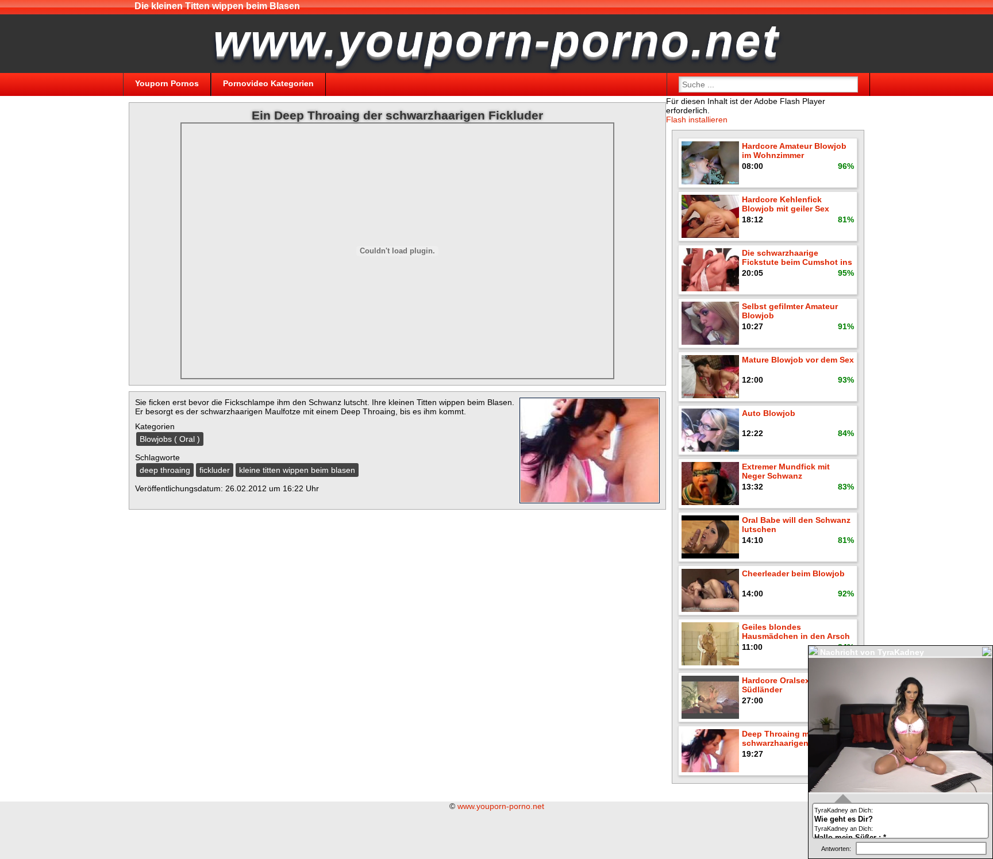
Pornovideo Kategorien (268, 83)
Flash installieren (697, 119)
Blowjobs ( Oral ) (170, 439)
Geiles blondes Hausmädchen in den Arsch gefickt (796, 632)
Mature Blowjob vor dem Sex (798, 359)
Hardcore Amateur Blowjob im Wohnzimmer (794, 150)
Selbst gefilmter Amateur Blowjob (790, 311)
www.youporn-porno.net (500, 806)
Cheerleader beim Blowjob (793, 573)
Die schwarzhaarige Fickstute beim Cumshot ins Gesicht (797, 258)
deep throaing (165, 470)
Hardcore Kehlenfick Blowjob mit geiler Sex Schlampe (785, 205)
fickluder (214, 470)
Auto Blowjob (768, 413)
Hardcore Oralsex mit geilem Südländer (797, 685)
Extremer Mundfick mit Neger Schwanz (786, 471)
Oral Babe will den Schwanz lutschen (796, 524)
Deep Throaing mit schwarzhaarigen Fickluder (795, 738)
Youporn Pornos (167, 83)
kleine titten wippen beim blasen (297, 470)
